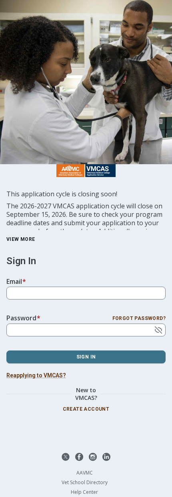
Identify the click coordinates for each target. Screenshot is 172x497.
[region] (86, 210)
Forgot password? (139, 318)
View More (20, 239)
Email (16, 281)
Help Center (84, 492)
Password (23, 318)
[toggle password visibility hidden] (158, 330)
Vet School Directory (85, 482)
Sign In (86, 357)
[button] (65, 456)
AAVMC (84, 473)
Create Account (86, 409)
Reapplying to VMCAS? (36, 375)
